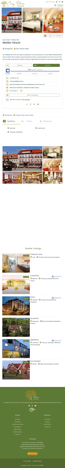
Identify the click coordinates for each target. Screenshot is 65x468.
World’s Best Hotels (17, 424)
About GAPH (47, 424)
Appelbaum (34, 340)
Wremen (34, 364)
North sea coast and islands (52, 257)
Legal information (37, 461)
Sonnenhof (34, 318)
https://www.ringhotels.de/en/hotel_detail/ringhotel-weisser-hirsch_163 (27, 84)
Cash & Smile (6, 40)
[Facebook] (57, 2)
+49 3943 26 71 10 (14, 78)
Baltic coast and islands (46, 364)
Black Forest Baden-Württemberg (51, 321)
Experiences (17, 429)
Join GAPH (47, 419)
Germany (18, 115)
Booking (17, 419)
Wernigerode (9, 48)
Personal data (27, 461)
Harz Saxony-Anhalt (22, 48)
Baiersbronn (35, 321)
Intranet (47, 421)
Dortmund (35, 300)
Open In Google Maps (32, 95)
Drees (32, 297)
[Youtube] (62, 2)
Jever (33, 257)
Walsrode (34, 278)
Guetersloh (35, 342)
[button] (60, 5)
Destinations (17, 427)
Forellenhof (34, 276)
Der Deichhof (35, 361)
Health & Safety (17, 432)
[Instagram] (59, 2)
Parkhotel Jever (36, 254)
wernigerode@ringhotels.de (16, 81)
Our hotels (17, 421)
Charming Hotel (15, 40)
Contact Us (17, 434)
